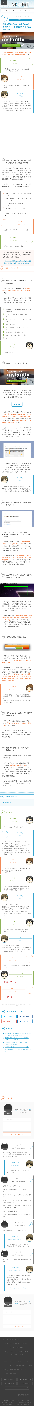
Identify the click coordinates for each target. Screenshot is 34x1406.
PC (16, 1362)
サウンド (26, 1362)
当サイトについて (9, 1379)
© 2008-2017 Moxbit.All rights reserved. (23, 1394)
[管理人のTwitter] (30, 10)
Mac (11, 1343)
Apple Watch (19, 1347)
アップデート (18, 1340)
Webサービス (21, 19)
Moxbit (20, 4)
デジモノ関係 (28, 1365)
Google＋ (10, 1021)
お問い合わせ (25, 1383)
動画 (20, 1365)
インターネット (13, 1358)
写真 (17, 1365)
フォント (12, 1354)
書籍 (15, 1369)
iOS (26, 1343)
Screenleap (17, 404)
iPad (23, 1343)
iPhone (19, 1343)
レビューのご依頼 (9, 1383)
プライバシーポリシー (25, 1379)
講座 (11, 1373)
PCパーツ (20, 1362)
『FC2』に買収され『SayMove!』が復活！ (17, 1047)
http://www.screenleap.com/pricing (17, 1288)
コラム (14, 1373)
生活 (21, 1369)
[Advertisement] (17, 133)
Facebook (26, 1016)
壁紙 (23, 1365)
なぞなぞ (25, 1369)
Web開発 (19, 1351)
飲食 (18, 1369)
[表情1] (8, 1108)
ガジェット (12, 1365)
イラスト (17, 1354)
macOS (15, 1343)
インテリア (23, 1354)
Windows (12, 1362)
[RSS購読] (26, 10)
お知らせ (12, 1340)
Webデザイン (13, 1351)
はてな (24, 1021)
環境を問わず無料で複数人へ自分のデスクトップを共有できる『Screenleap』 (17, 27)
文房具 (11, 1369)
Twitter (10, 1016)
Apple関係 (12, 1347)
